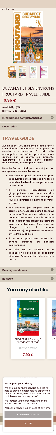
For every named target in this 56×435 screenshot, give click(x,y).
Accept (28, 423)
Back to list (8, 9)
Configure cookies (28, 414)
